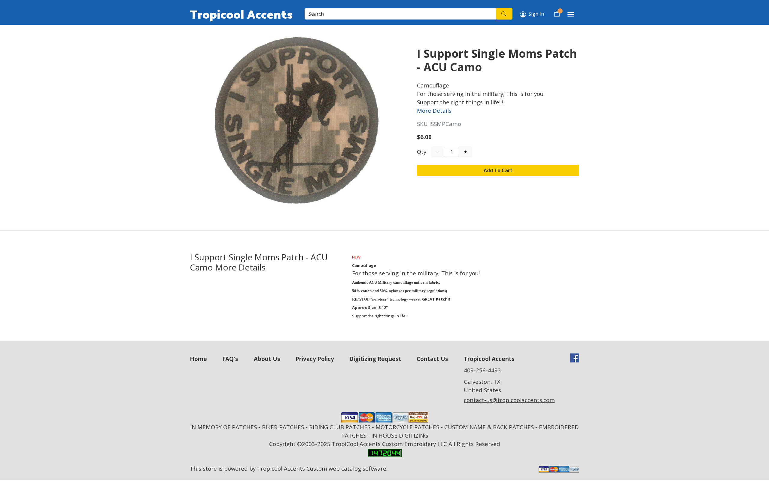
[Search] (504, 14)
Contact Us (432, 358)
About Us (267, 358)
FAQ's (230, 358)
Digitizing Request (375, 358)
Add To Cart (498, 170)
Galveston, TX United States (482, 386)
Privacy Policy (315, 358)
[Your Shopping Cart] (557, 13)
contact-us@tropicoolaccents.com (509, 400)
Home (198, 358)
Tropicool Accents (241, 14)
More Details (434, 110)
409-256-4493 (482, 370)
